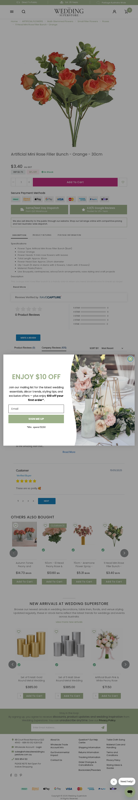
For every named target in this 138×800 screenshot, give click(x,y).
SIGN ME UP (36, 419)
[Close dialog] (130, 359)
